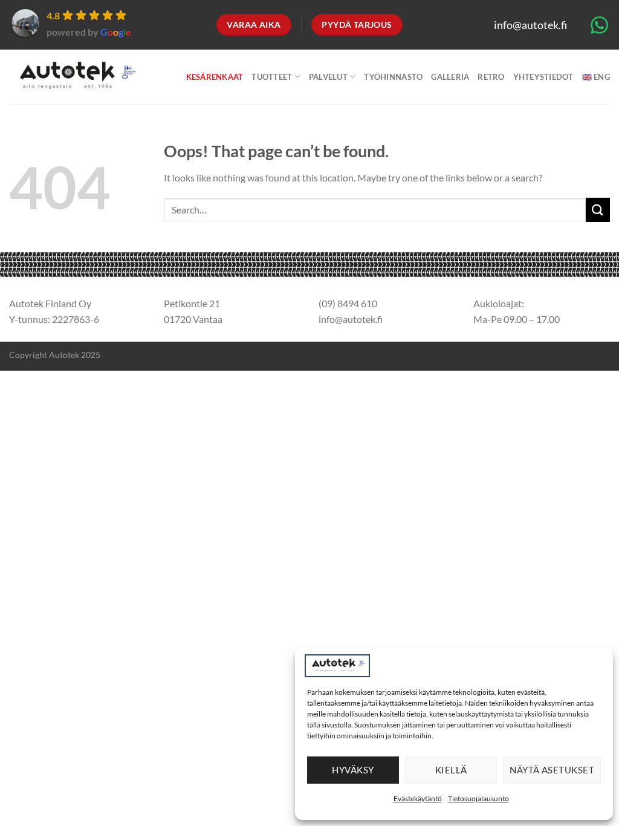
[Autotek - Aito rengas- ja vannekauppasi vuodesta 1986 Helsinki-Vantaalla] (75, 77)
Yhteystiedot (543, 77)
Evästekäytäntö (418, 798)
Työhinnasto (393, 77)
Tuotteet (271, 77)
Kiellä (451, 769)
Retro (491, 77)
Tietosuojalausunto (478, 798)
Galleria (450, 77)
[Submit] (598, 209)
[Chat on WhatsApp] (599, 23)
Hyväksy (353, 769)
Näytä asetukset (552, 769)
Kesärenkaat (215, 77)
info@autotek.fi (530, 24)
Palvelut (328, 77)
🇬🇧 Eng (596, 77)
